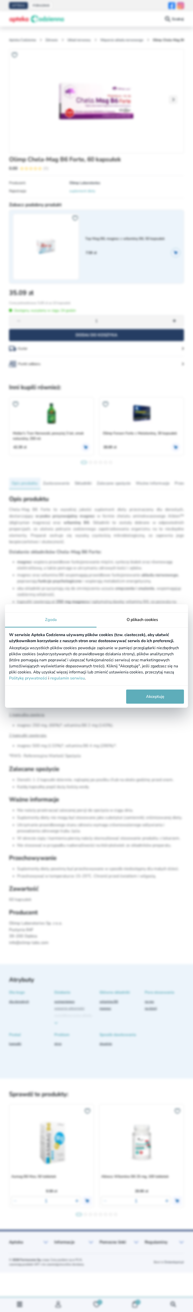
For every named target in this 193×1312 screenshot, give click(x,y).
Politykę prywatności (28, 678)
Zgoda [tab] (51, 619)
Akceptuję (155, 696)
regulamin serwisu (67, 678)
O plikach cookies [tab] (142, 619)
